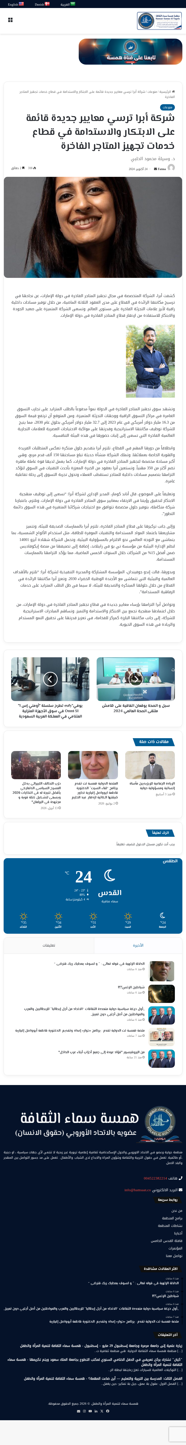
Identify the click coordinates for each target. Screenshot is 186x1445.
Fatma (162, 169)
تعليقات (49, 945)
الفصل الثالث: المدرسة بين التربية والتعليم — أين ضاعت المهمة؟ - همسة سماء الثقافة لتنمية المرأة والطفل (103, 1378)
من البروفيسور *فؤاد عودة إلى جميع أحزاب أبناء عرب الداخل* (101, 1052)
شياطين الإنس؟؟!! (131, 987)
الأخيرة (138, 945)
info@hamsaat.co (137, 1190)
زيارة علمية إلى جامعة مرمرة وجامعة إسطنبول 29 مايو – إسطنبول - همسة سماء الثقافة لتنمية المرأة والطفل (101, 1345)
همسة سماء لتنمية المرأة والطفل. (114, 1404)
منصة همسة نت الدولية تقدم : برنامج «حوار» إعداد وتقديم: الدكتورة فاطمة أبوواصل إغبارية (80, 1031)
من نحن (176, 1211)
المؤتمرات (175, 1248)
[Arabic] (73, 4)
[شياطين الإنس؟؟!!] (161, 994)
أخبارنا (178, 1233)
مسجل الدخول (145, 844)
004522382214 (155, 1178)
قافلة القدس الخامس (166, 1241)
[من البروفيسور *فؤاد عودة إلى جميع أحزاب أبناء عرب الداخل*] (161, 1059)
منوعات (152, 92)
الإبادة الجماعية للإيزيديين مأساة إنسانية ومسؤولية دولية (152, 786)
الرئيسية (165, 92)
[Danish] (47, 4)
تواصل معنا (174, 1256)
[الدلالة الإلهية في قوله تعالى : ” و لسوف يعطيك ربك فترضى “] (161, 971)
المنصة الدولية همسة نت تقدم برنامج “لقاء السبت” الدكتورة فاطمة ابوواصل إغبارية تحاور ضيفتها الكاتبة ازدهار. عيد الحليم (95, 790)
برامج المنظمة (172, 1218)
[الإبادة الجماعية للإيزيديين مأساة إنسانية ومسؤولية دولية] (150, 765)
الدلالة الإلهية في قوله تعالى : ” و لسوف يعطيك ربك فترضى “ (99, 964)
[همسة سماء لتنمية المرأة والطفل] (159, 20)
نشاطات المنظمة (170, 1226)
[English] (21, 4)
